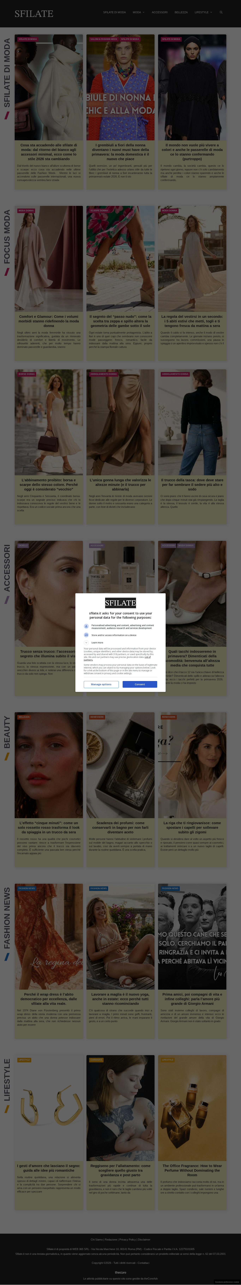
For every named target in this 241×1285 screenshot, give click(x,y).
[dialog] (120, 642)
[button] (120, 642)
